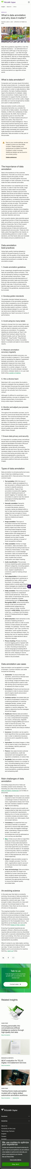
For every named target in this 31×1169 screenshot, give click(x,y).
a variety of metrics (15, 373)
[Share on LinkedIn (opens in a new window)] (3, 958)
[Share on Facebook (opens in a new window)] (8, 958)
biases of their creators (18, 925)
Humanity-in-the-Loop (8, 1128)
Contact (3, 1139)
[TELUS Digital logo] (9, 1110)
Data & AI (3, 12)
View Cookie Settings (15, 1160)
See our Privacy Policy (8, 1156)
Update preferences (11, 157)
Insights (3, 1134)
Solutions (4, 1116)
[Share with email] (13, 958)
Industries (4, 1121)
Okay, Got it (15, 1164)
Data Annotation (5, 1035)
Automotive (16, 1098)
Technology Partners (7, 1131)
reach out (10, 951)
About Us (4, 1126)
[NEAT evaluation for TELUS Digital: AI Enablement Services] (15, 1047)
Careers (3, 1136)
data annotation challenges (10, 791)
